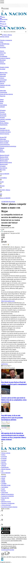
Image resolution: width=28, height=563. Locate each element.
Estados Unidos (4, 67)
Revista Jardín (4, 164)
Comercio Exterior (5, 58)
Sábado (2, 148)
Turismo (2, 112)
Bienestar (2, 81)
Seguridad (3, 74)
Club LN (4, 24)
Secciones (4, 19)
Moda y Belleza (4, 123)
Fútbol (2, 99)
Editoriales (3, 90)
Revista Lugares (4, 159)
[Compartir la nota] (2, 237)
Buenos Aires (3, 72)
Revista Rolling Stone (6, 162)
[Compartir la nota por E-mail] (6, 242)
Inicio (3, 17)
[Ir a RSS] (2, 525)
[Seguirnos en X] (2, 515)
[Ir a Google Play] (5, 530)
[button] (14, 113)
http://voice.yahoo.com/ (8, 301)
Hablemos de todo (5, 85)
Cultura (2, 78)
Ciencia (2, 83)
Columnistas (3, 92)
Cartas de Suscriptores (6, 94)
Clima (1, 42)
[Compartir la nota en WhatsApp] (4, 237)
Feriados (2, 117)
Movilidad (3, 60)
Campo (2, 54)
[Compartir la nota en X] (4, 242)
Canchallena (3, 105)
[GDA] (5, 555)
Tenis (1, 103)
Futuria (2, 51)
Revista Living (4, 160)
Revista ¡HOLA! (4, 157)
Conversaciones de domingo (8, 146)
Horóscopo (3, 116)
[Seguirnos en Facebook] (2, 511)
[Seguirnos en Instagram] (2, 520)
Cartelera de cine (5, 130)
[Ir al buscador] (2, 11)
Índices (2, 62)
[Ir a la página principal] (14, 15)
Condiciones (4, 550)
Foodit (3, 21)
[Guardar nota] (2, 235)
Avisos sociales (4, 143)
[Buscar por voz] (25, 31)
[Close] (2, 442)
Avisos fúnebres (4, 141)
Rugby (2, 101)
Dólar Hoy (3, 53)
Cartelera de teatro (5, 132)
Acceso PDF (3, 137)
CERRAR (2, 1)
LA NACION (4, 201)
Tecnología (3, 114)
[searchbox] (13, 32)
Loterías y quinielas (5, 119)
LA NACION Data (4, 44)
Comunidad (3, 80)
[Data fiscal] (2, 560)
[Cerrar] (25, 29)
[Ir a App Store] (5, 533)
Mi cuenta (4, 26)
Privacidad (11, 550)
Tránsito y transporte (6, 40)
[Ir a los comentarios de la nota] (4, 235)
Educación (3, 76)
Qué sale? (2, 128)
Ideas (1, 150)
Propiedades (3, 56)
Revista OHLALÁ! (4, 155)
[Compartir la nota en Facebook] (2, 242)
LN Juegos (3, 110)
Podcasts (2, 121)
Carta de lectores (5, 144)
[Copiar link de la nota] (2, 240)
